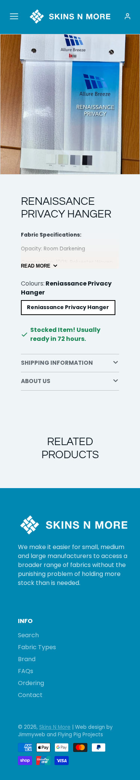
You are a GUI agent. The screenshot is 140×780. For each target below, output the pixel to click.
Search (28, 635)
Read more (35, 266)
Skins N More (55, 727)
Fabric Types (37, 647)
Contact (30, 695)
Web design (90, 727)
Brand (26, 659)
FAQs (25, 671)
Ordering (31, 683)
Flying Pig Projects (80, 734)
